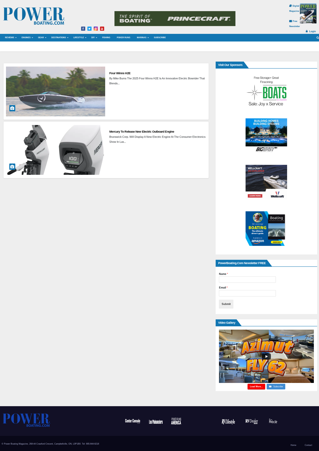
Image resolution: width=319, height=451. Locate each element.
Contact (308, 445)
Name (223, 274)
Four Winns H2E (119, 73)
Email (223, 287)
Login (312, 31)
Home (293, 445)
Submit (226, 304)
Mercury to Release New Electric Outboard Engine (141, 131)
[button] (318, 37)
